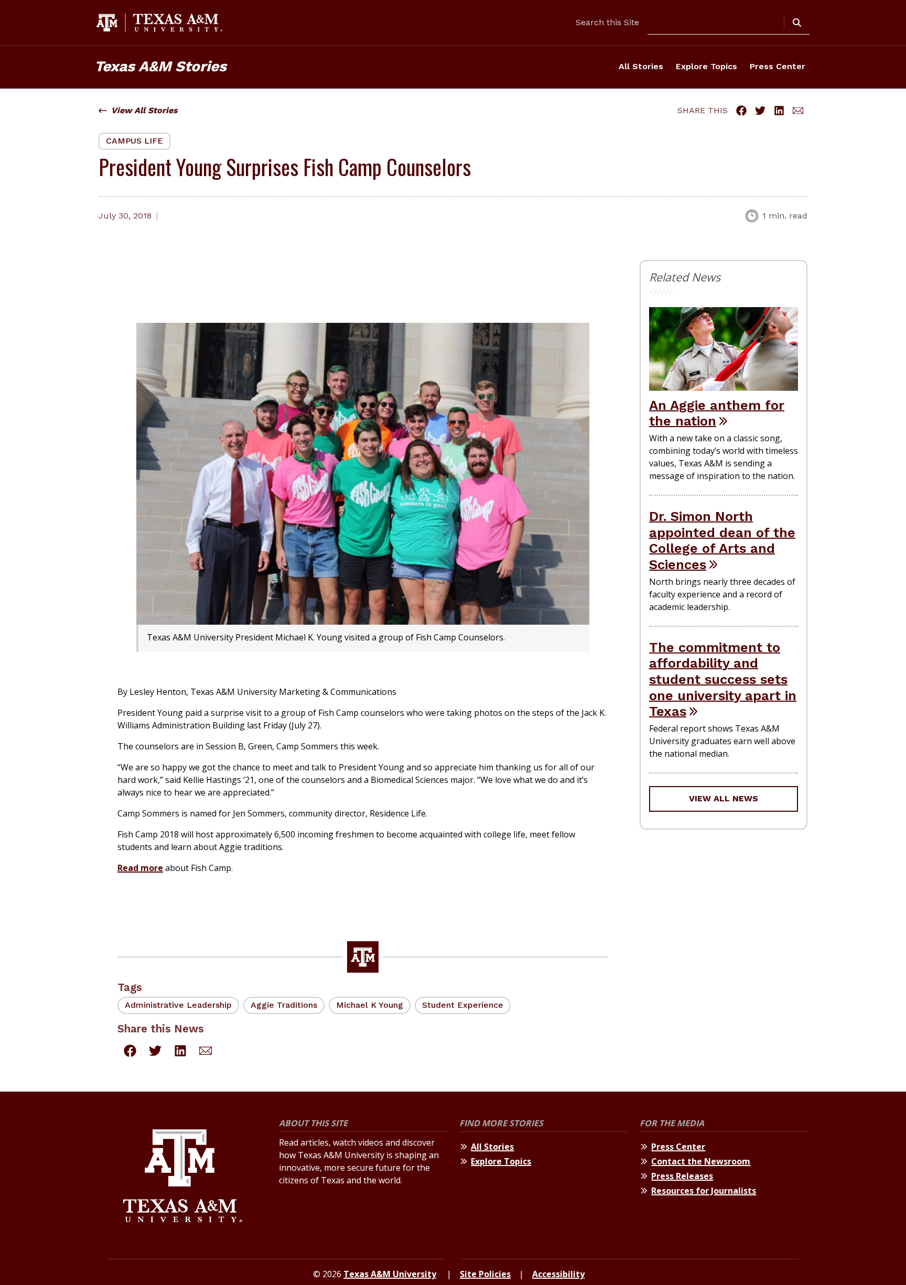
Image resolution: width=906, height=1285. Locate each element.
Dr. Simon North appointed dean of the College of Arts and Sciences (722, 540)
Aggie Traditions (284, 1005)
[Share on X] (760, 110)
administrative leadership (178, 1005)
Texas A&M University (389, 1274)
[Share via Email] (798, 110)
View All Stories (144, 110)
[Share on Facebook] (741, 110)
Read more (140, 868)
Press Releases (682, 1176)
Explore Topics (706, 66)
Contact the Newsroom (700, 1161)
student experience (462, 1005)
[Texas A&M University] (183, 1177)
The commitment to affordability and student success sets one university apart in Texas (722, 679)
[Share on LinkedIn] (779, 110)
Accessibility (558, 1274)
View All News (723, 798)
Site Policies (485, 1274)
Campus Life (134, 141)
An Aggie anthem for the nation (716, 413)
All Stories (641, 66)
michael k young (369, 1005)
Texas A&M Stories (160, 66)
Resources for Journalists (703, 1190)
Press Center (777, 66)
